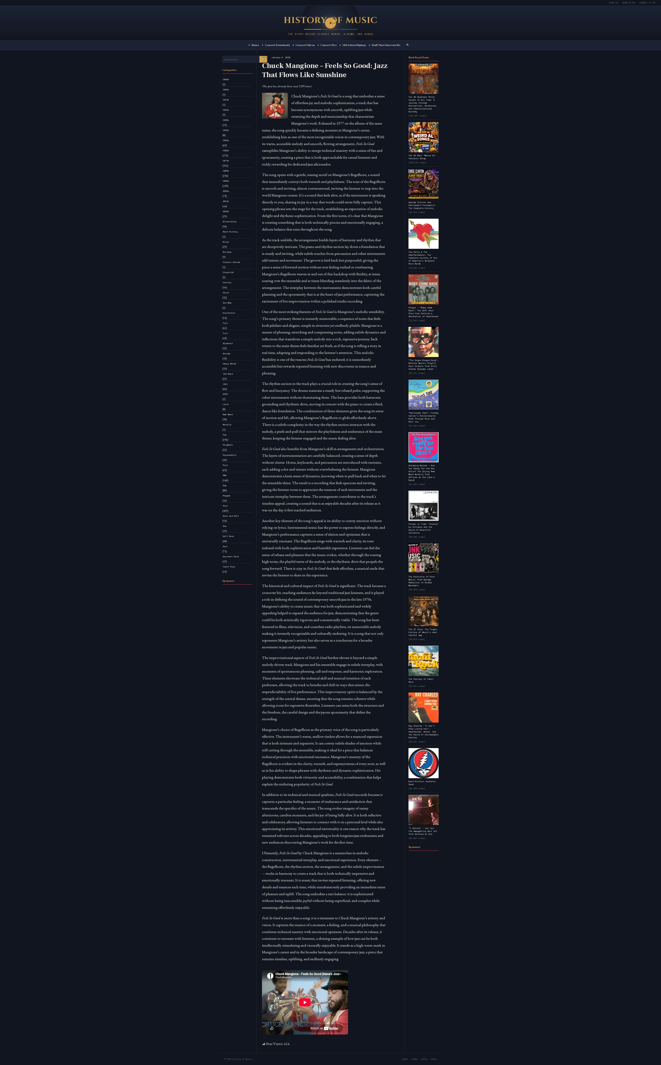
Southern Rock (231, 556)
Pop (225, 434)
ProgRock (228, 444)
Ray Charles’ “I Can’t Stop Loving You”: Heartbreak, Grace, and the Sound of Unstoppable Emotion (423, 731)
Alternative (230, 221)
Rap (225, 485)
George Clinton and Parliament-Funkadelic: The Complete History (422, 205)
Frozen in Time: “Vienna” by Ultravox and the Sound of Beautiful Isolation (423, 528)
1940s (226, 130)
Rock (225, 505)
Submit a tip (647, 2)
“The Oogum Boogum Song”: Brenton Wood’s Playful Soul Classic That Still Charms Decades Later (423, 364)
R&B (225, 475)
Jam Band (228, 373)
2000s (226, 191)
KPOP (225, 394)
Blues (226, 241)
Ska (225, 526)
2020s (226, 211)
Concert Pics (329, 45)
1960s (226, 150)
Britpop (227, 252)
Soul (225, 546)
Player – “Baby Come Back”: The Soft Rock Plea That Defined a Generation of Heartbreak (423, 312)
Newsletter (629, 2)
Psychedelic (230, 455)
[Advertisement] (237, 638)
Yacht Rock (229, 566)
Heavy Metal (230, 363)
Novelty (227, 424)
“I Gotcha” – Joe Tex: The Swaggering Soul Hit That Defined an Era (422, 831)
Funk (225, 333)
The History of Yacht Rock (420, 680)
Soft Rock (228, 536)
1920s (226, 109)
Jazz (225, 383)
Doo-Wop (227, 302)
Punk (225, 465)
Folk (225, 323)
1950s (226, 140)
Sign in (613, 2)
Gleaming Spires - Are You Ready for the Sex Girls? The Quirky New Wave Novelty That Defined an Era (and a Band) (421, 473)
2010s (226, 201)
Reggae (226, 495)
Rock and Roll (231, 515)
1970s (226, 160)
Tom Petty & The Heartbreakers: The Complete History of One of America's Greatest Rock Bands (422, 258)
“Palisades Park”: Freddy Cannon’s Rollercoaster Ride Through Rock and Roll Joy (423, 417)
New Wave (228, 414)
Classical (228, 272)
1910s (226, 99)
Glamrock (228, 343)
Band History (230, 231)
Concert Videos (305, 45)
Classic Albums (231, 262)
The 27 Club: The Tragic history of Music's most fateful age (422, 632)
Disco (226, 292)
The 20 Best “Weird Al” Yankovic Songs (422, 157)
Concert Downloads (277, 45)
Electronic (229, 312)
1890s (226, 79)
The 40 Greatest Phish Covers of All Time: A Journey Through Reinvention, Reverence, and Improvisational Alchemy (422, 104)
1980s (226, 170)
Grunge (226, 353)
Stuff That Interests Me (386, 45)
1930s (226, 120)
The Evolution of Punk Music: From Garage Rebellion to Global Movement (421, 581)
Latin (226, 404)
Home (255, 45)
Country (227, 282)
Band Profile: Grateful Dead (422, 783)
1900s (226, 89)
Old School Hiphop (354, 45)
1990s (226, 180)
